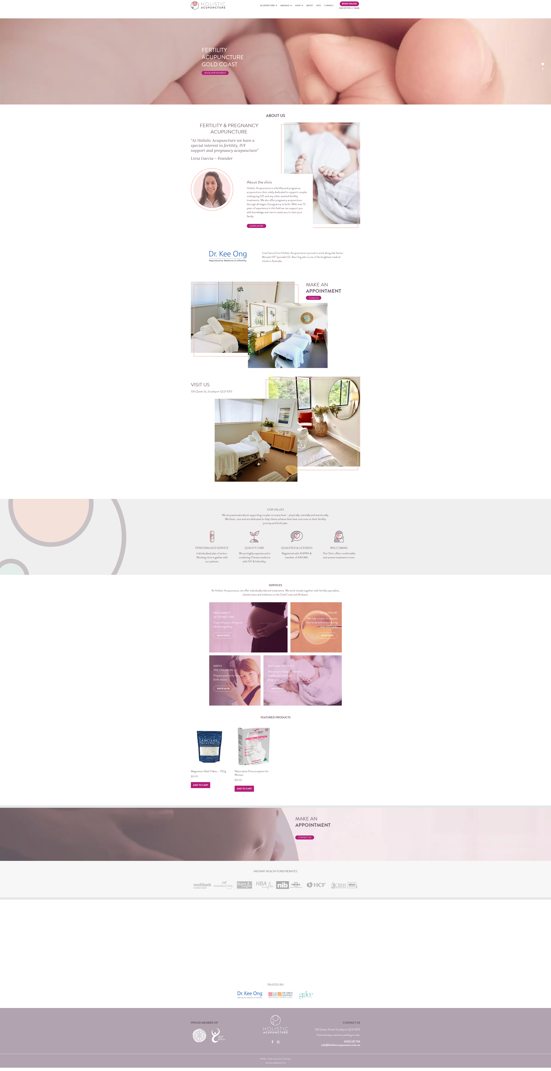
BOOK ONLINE (349, 3)
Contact (328, 5)
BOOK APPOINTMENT (215, 71)
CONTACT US (304, 837)
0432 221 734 (344, 8)
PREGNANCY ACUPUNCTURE (234, 128)
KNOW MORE (223, 635)
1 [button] (542, 64)
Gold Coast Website (272, 1063)
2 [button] (543, 69)
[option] (275, 61)
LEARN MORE (256, 225)
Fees (318, 5)
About (309, 5)
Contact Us (313, 297)
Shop (298, 5)
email (357, 8)
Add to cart (200, 785)
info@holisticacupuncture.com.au (340, 1045)
